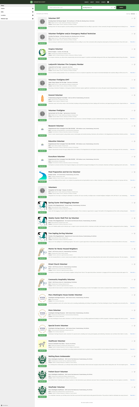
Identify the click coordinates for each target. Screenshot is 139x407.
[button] (17, 8)
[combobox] (96, 7)
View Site (42, 27)
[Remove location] (112, 7)
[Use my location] (114, 7)
